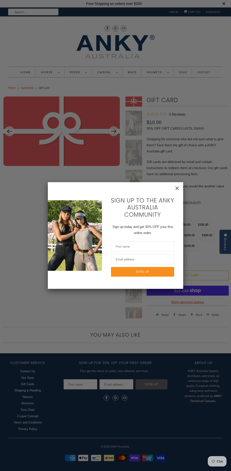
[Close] (177, 188)
